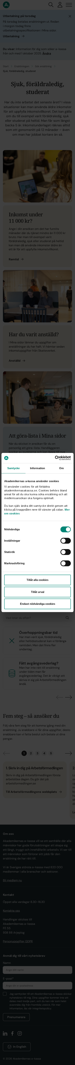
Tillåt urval (37, 591)
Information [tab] (37, 468)
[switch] (65, 541)
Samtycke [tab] (13, 468)
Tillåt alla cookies (37, 579)
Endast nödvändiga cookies (37, 603)
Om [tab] (61, 468)
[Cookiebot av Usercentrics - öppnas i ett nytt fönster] (55, 458)
